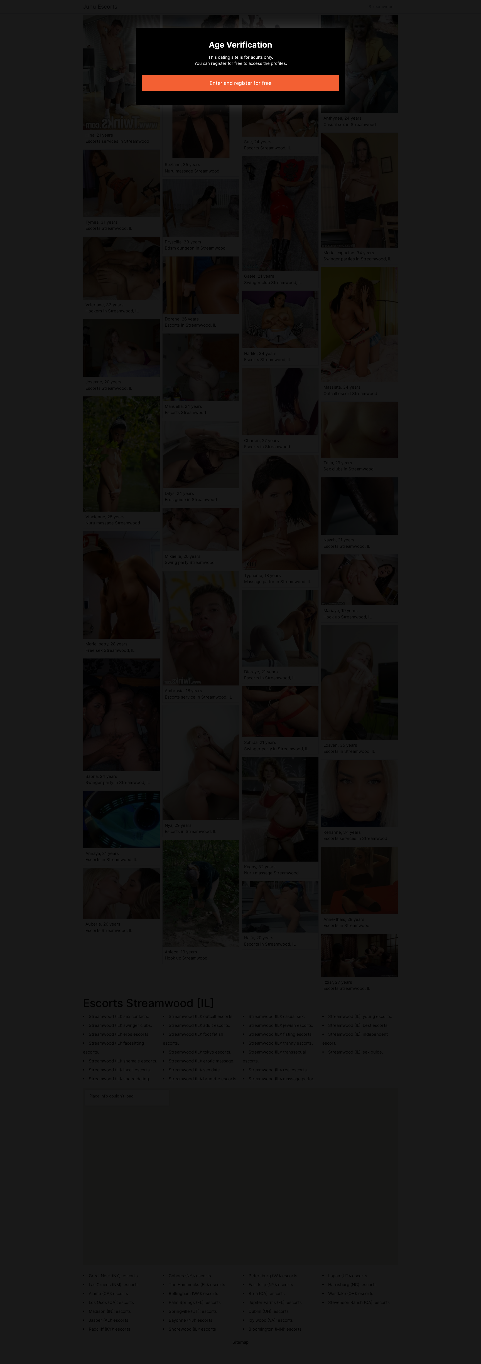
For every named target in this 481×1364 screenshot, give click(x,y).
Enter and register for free (240, 83)
